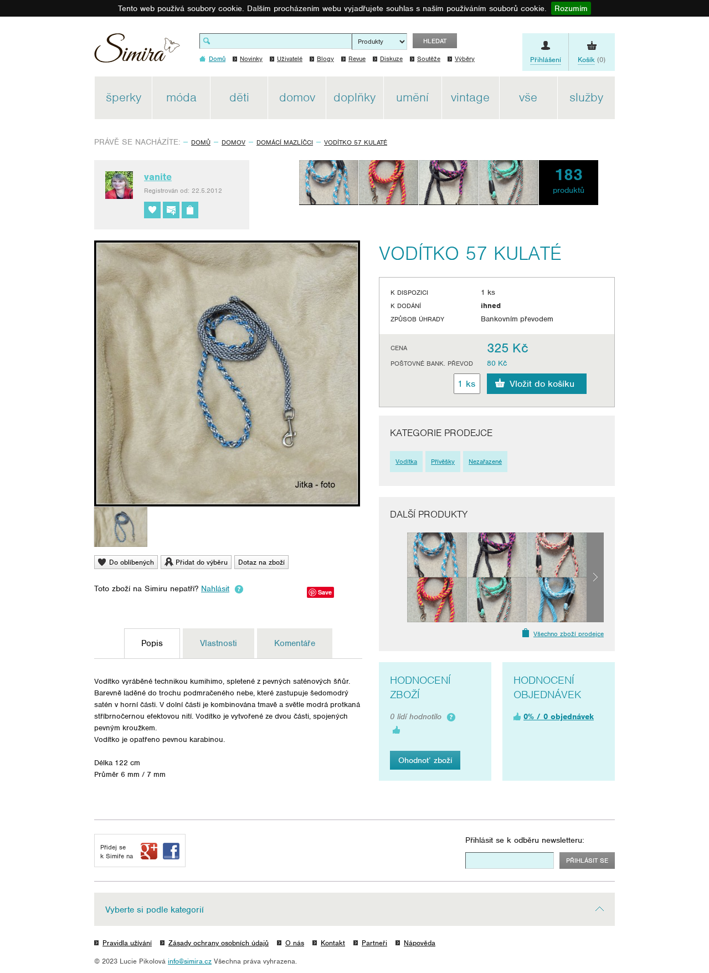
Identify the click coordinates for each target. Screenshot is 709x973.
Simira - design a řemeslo (137, 51)
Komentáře (294, 643)
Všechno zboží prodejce (568, 633)
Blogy (325, 58)
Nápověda (419, 943)
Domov (233, 142)
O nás (294, 943)
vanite (158, 177)
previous (398, 577)
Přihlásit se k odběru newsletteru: (524, 840)
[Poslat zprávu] (171, 210)
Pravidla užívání (127, 943)
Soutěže (428, 58)
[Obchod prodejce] (190, 210)
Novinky (251, 58)
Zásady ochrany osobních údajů (218, 943)
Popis (152, 643)
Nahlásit (215, 588)
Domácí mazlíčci (284, 142)
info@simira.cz (190, 961)
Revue (357, 58)
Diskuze (391, 58)
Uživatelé (289, 58)
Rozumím (571, 8)
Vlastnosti (218, 643)
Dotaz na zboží (261, 562)
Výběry (465, 58)
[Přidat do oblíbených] (152, 210)
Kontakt (333, 943)
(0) (591, 59)
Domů (200, 142)
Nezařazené (485, 461)
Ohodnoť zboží (425, 760)
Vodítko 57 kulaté (355, 142)
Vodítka (406, 461)
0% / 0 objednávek (558, 716)
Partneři (374, 943)
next (595, 577)
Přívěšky (443, 461)
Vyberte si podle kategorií (154, 909)
